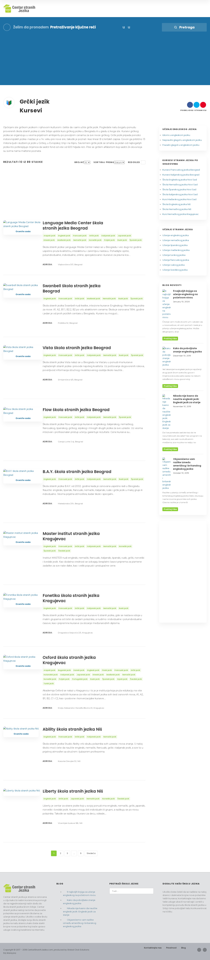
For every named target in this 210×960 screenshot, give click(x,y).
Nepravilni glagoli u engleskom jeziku (182, 140)
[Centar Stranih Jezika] (19, 8)
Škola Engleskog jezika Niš (176, 204)
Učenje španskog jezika (175, 245)
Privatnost (171, 947)
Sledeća (91, 853)
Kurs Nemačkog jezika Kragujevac (180, 214)
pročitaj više (170, 338)
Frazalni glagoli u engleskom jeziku (180, 145)
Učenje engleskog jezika (175, 235)
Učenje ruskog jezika (173, 265)
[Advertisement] (105, 62)
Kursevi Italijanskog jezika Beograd (180, 174)
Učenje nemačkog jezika (175, 240)
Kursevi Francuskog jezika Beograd (181, 169)
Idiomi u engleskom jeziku (176, 135)
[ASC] (143, 162)
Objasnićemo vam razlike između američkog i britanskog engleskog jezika (79, 923)
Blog (183, 947)
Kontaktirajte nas (153, 947)
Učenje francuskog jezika (175, 260)
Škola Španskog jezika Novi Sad (179, 189)
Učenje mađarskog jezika (175, 250)
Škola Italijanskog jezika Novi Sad (180, 194)
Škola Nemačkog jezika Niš (176, 209)
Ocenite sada (23, 231)
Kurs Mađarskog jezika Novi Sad (179, 199)
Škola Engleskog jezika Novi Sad (179, 179)
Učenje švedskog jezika (175, 269)
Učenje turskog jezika (173, 255)
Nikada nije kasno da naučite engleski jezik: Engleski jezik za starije (80, 911)
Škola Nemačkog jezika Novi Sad (180, 184)
